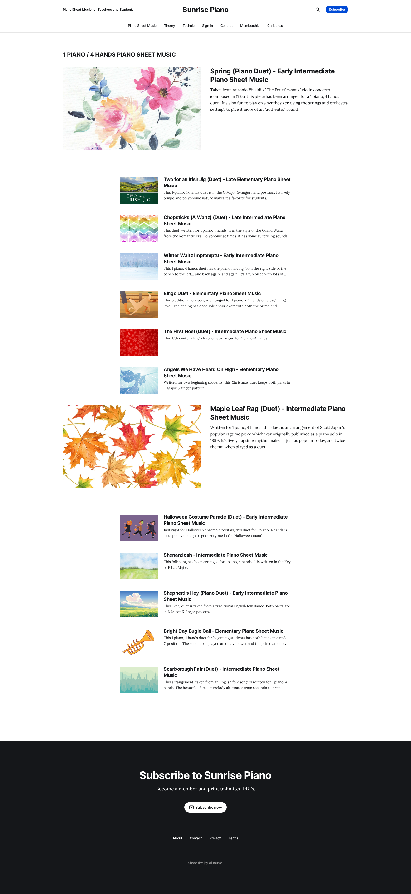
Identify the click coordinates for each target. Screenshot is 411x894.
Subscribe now (208, 807)
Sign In (207, 26)
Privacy (215, 838)
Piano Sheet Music (142, 26)
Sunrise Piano (205, 9)
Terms (233, 838)
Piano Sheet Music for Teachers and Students (98, 9)
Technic (189, 26)
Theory (169, 26)
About (177, 838)
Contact (226, 26)
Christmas (275, 26)
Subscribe (337, 9)
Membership (250, 26)
